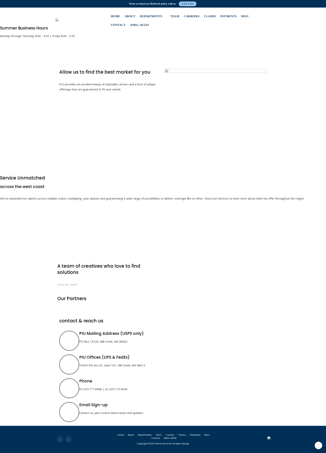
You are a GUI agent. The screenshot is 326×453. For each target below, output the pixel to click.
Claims (210, 16)
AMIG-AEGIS (139, 24)
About (130, 16)
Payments (228, 16)
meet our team (67, 284)
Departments (151, 16)
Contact (118, 24)
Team (174, 16)
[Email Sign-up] (69, 412)
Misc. (245, 16)
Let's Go (187, 3)
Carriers (191, 16)
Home (115, 16)
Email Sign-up (93, 405)
